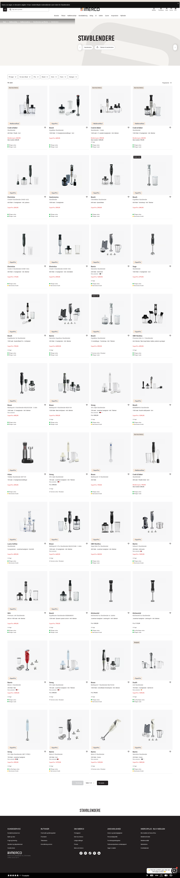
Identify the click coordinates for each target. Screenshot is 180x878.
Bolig (91, 16)
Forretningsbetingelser (113, 840)
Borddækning (83, 16)
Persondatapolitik (112, 837)
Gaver (107, 16)
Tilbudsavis (44, 840)
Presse (76, 844)
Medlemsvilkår (145, 840)
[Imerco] (35, 853)
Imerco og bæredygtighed (114, 833)
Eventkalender (145, 848)
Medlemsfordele (145, 837)
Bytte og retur (11, 837)
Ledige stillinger (78, 840)
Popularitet (165, 83)
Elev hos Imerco (78, 837)
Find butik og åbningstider (48, 833)
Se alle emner (11, 848)
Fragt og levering (12, 840)
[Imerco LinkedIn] (99, 853)
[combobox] (90, 783)
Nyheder (123, 16)
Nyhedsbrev (144, 844)
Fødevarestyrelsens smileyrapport (117, 844)
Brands (56, 16)
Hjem (4, 22)
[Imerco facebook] (81, 853)
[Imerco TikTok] (90, 853)
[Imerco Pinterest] (94, 853)
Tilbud (63, 16)
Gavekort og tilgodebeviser (15, 844)
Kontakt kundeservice (14, 833)
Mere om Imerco (78, 848)
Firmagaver (77, 833)
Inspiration (114, 16)
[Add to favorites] (45, 127)
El (96, 16)
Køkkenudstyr (72, 16)
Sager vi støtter (111, 848)
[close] (178, 3)
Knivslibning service (46, 844)
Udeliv (101, 16)
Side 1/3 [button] (89, 783)
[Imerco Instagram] (85, 853)
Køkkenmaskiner (25, 22)
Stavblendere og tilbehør (40, 22)
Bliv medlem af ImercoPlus (148, 833)
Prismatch (44, 837)
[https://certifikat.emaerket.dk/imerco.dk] (170, 875)
